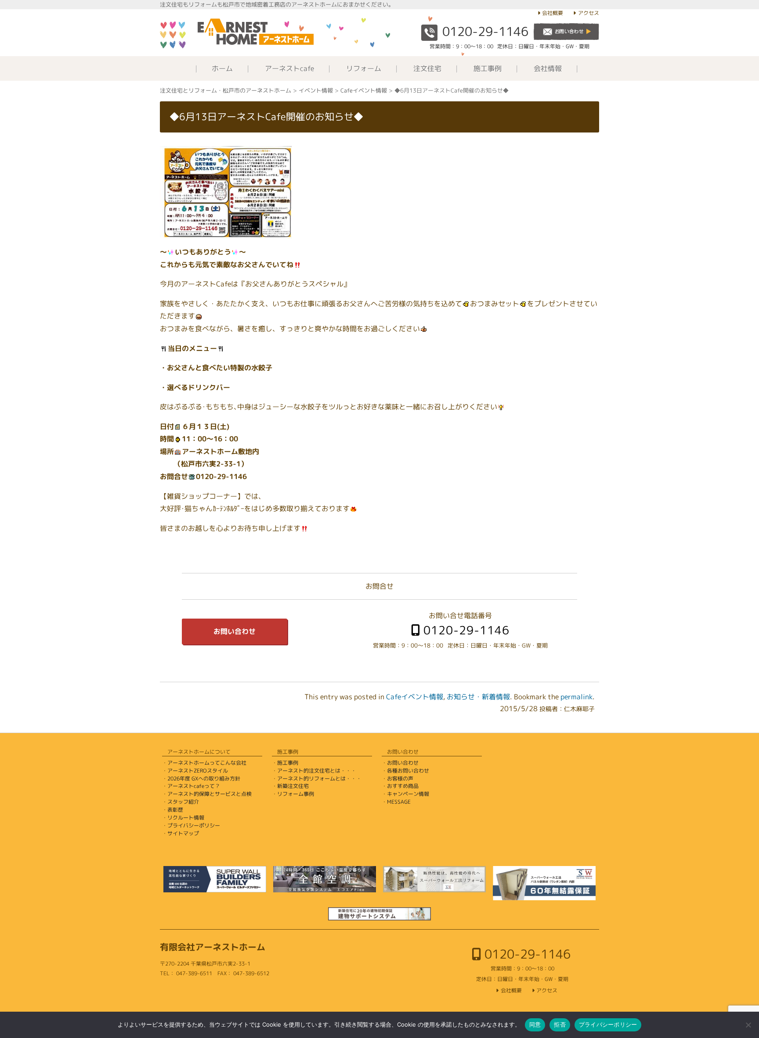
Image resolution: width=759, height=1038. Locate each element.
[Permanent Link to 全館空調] (324, 879)
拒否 (560, 1024)
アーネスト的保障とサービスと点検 (209, 794)
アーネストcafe (289, 68)
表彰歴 (175, 809)
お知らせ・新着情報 (478, 697)
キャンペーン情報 (408, 794)
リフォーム (363, 68)
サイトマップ (183, 833)
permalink (576, 697)
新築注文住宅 (293, 786)
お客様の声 (400, 778)
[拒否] (748, 1024)
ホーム (222, 68)
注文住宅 (427, 68)
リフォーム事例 (295, 794)
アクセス (588, 13)
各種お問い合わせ (408, 770)
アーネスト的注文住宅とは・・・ (316, 770)
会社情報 (548, 68)
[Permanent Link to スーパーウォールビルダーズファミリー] (214, 879)
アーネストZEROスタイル (197, 770)
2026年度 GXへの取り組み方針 (203, 778)
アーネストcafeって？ (193, 786)
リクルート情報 (185, 817)
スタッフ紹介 (183, 801)
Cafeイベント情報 (414, 697)
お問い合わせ (234, 631)
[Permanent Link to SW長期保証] (379, 913)
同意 (535, 1024)
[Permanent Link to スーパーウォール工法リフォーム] (434, 879)
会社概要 (552, 13)
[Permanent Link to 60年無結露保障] (544, 883)
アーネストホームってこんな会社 (206, 762)
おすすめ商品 (403, 786)
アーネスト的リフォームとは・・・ (319, 778)
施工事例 (487, 68)
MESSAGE (399, 801)
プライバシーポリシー (193, 825)
